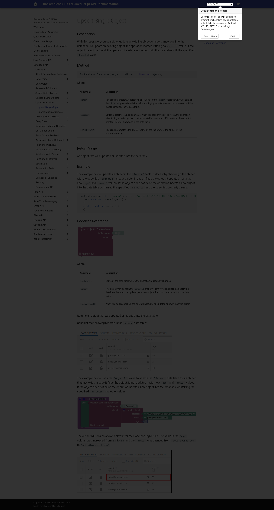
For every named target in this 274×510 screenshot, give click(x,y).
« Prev (205, 36)
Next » (214, 36)
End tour (234, 36)
